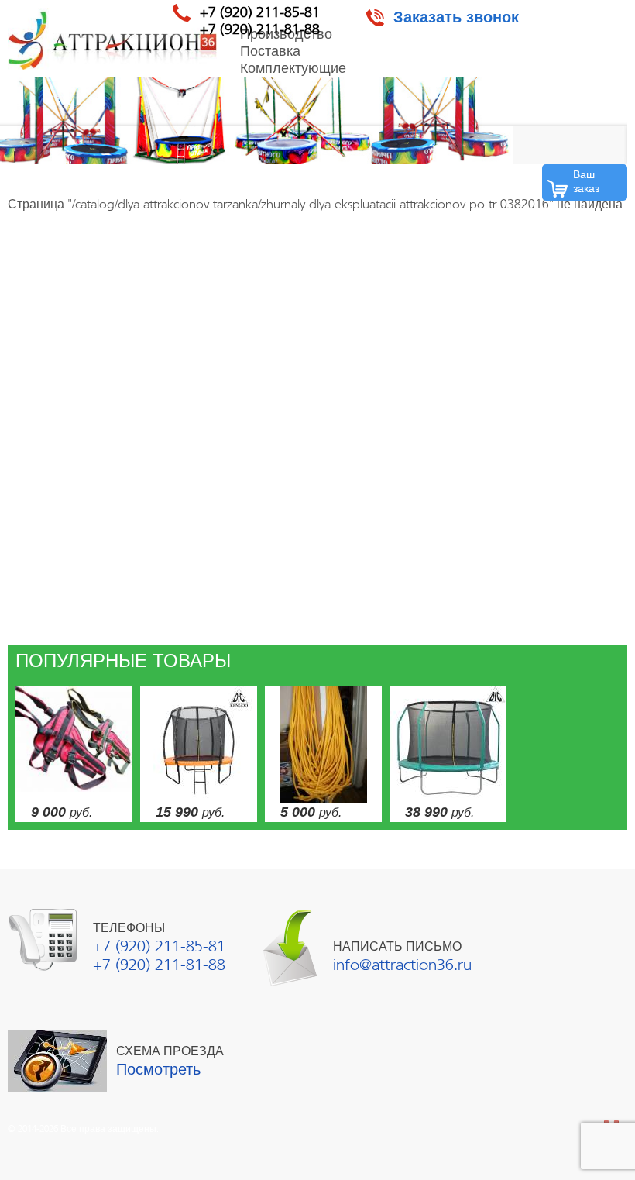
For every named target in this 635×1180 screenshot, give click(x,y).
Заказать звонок (456, 17)
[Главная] (112, 39)
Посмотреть (158, 1070)
